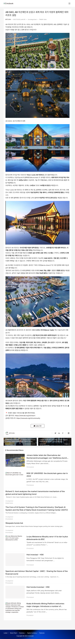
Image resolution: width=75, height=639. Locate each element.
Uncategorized (32, 19)
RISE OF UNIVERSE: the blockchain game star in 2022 (47, 474)
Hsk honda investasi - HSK (38, 587)
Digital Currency (32, 633)
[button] (37, 51)
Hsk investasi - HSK (35, 555)
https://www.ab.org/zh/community (28, 418)
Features (41, 633)
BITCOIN (8, 19)
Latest (5, 633)
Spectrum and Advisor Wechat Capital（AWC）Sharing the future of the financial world (36, 572)
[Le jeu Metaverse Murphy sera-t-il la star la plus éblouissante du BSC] (15, 541)
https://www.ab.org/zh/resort (25, 415)
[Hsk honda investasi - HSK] (15, 592)
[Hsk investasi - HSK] (15, 559)
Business (22, 633)
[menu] (69, 3)
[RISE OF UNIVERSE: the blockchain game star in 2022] (15, 478)
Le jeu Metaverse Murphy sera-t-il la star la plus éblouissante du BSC (47, 537)
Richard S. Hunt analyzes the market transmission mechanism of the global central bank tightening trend (35, 492)
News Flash (13, 633)
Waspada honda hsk (14, 523)
